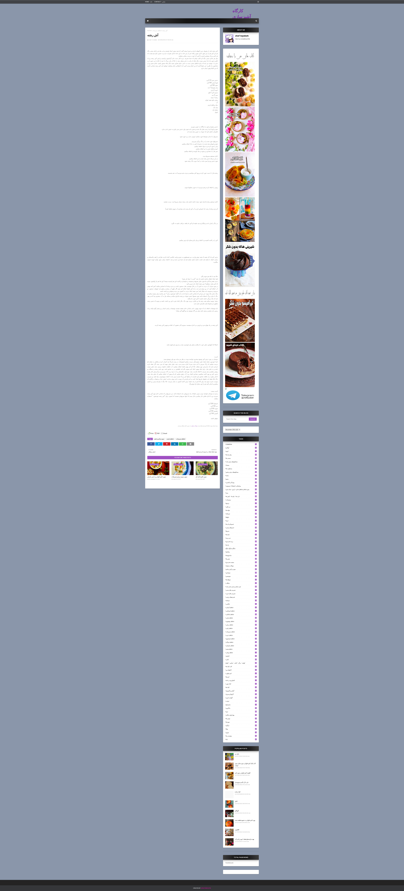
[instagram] (258, 2)
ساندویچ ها (241, 555)
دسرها (241, 531)
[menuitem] (147, 20)
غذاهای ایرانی (170, 439)
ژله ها (241, 545)
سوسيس (241, 576)
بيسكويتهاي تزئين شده (241, 462)
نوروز (241, 732)
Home (149, 30)
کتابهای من (241, 670)
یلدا (241, 739)
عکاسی (241, 604)
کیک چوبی (241, 684)
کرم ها (241, 677)
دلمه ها (241, 534)
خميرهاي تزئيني (241, 527)
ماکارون (241, 708)
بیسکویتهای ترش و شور (241, 472)
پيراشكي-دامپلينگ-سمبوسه (241, 486)
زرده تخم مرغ (241, 541)
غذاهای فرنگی (241, 642)
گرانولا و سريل (241, 694)
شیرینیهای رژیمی (241, 597)
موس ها (241, 718)
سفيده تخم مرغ (241, 562)
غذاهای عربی (241, 635)
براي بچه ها (241, 455)
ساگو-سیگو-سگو (241, 548)
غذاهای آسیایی (241, 607)
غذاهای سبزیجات (156, 30)
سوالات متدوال (241, 566)
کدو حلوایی (241, 673)
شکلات (241, 583)
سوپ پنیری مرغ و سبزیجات (179, 477)
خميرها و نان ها (241, 524)
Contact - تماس (159, 2)
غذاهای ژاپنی (241, 628)
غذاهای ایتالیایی (241, 614)
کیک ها (241, 687)
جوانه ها (241, 510)
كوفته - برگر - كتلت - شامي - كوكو (241, 663)
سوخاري (241, 573)
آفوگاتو (237, 811)
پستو (241, 479)
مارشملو (241, 705)
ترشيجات (241, 500)
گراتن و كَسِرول (241, 691)
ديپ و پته (241, 538)
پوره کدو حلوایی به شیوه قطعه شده (245, 820)
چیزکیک (241, 514)
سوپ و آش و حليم (159, 439)
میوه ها (241, 722)
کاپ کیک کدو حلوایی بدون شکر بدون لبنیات (245, 764)
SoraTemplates (206, 888)
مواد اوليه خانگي (241, 715)
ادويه (241, 451)
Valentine (241, 444)
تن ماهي (241, 507)
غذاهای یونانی (241, 652)
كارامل (241, 656)
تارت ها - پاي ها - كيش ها (241, 496)
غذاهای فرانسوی (241, 639)
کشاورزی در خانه (241, 680)
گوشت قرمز (241, 698)
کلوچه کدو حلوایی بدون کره (242, 773)
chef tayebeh (153, 40)
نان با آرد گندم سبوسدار (241, 782)
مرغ (241, 711)
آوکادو (241, 448)
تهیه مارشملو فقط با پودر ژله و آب (244, 839)
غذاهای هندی (241, 649)
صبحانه (241, 600)
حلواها (241, 517)
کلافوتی (237, 830)
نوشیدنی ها (241, 736)
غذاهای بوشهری (241, 621)
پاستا (241, 475)
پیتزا (241, 493)
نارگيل (241, 725)
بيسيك (241, 465)
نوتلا (241, 729)
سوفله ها (241, 580)
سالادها (241, 552)
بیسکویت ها (241, 469)
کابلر (236, 801)
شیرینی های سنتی (241, 590)
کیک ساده (237, 792)
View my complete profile (242, 39)
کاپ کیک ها (241, 666)
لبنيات (241, 701)
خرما (241, 521)
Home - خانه (148, 2)
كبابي (241, 659)
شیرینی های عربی (241, 593)
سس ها (241, 559)
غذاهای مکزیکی (241, 646)
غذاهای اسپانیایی (241, 611)
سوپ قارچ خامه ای (201, 477)
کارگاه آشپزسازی (242, 14)
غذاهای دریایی (241, 625)
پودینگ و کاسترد (241, 482)
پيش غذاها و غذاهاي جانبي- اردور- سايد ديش (241, 489)
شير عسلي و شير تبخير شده (241, 587)
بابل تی (237, 754)
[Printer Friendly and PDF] (157, 434)
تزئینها (241, 503)
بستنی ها (241, 458)
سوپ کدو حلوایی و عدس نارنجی (156, 477)
